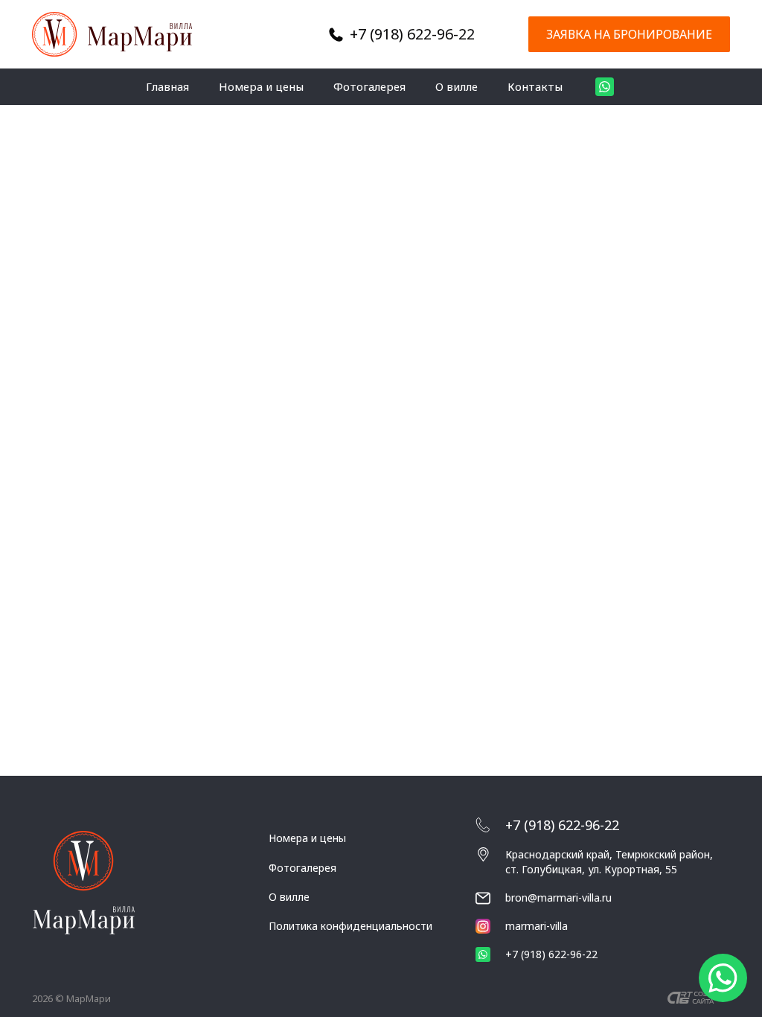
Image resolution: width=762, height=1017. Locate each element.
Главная (167, 86)
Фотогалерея (369, 86)
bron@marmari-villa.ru (558, 897)
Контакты (535, 86)
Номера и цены (261, 86)
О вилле (456, 86)
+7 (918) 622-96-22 (412, 34)
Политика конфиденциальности (350, 926)
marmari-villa (536, 926)
